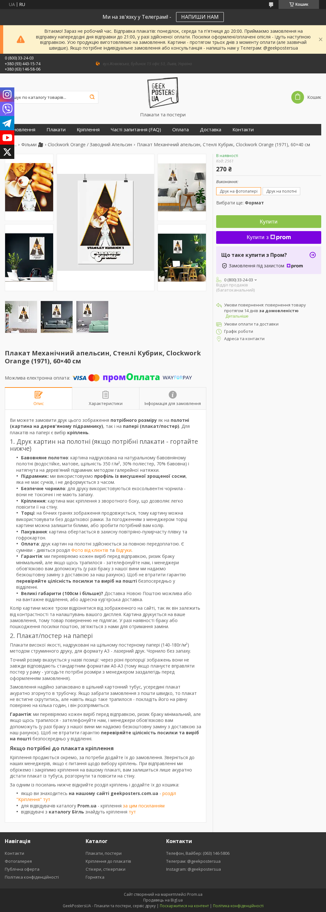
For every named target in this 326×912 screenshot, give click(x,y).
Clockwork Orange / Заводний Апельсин (90, 144)
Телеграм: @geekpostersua (193, 861)
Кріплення (88, 129)
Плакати (56, 129)
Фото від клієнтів (89, 550)
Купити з (258, 237)
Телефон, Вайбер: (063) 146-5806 (198, 853)
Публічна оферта (22, 869)
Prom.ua (194, 894)
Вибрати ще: (240, 203)
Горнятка (95, 877)
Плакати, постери (104, 853)
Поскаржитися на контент (184, 906)
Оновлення (22, 129)
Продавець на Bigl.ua (163, 900)
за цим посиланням (144, 806)
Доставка (210, 129)
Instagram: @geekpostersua (193, 869)
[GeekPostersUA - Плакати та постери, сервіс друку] (163, 92)
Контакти (243, 129)
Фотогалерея (18, 861)
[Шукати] (92, 97)
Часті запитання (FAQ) (136, 129)
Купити (269, 222)
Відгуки (123, 550)
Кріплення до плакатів (108, 861)
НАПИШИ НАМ (200, 16)
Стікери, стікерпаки (105, 869)
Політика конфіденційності (32, 877)
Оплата (180, 129)
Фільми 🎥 (32, 144)
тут (132, 812)
